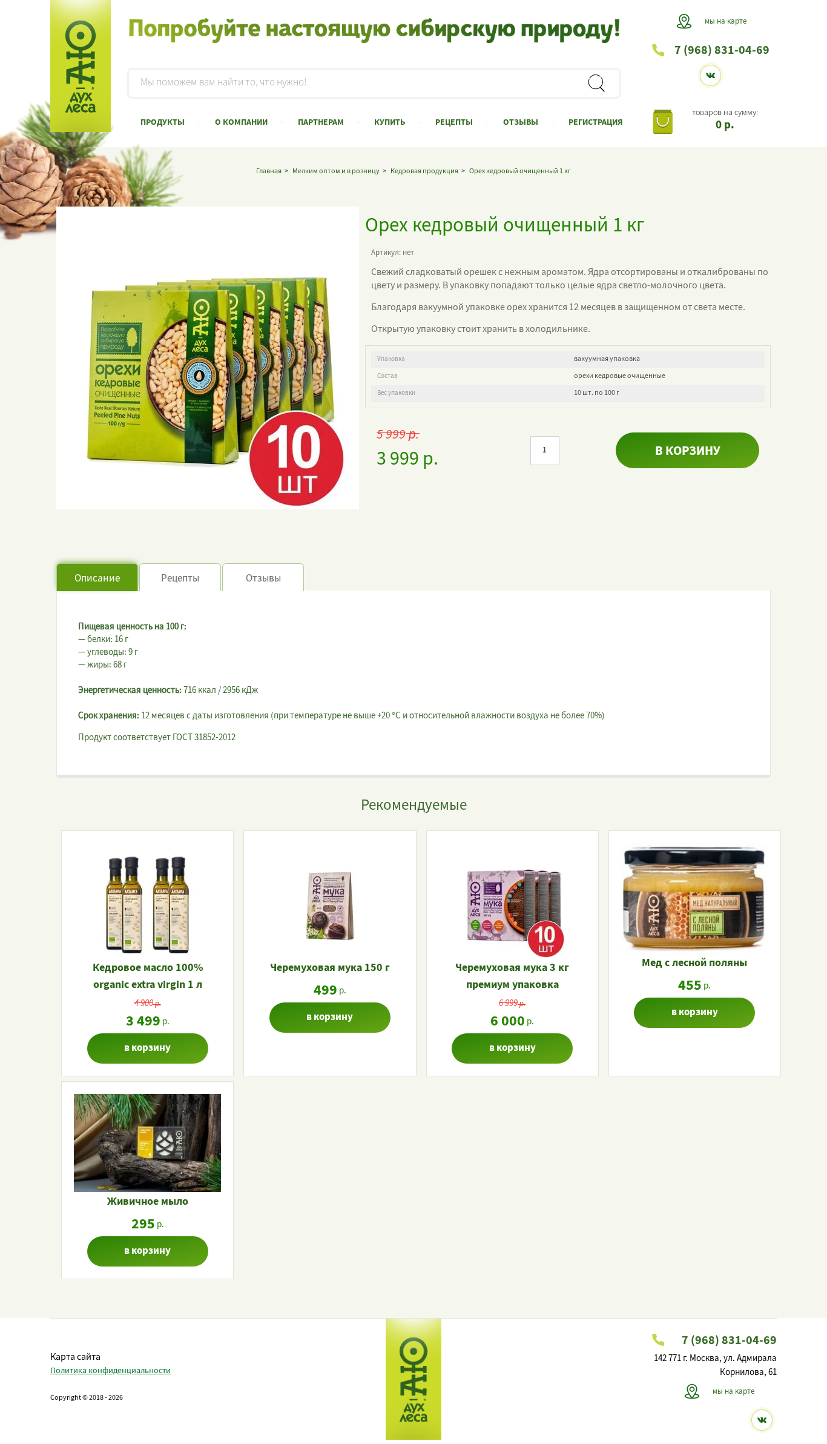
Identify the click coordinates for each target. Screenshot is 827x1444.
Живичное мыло (147, 1202)
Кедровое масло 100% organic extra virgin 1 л (148, 977)
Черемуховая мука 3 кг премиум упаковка (512, 977)
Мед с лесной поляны (694, 963)
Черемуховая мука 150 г (330, 968)
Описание (97, 579)
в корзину (687, 452)
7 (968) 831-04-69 (721, 51)
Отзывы (263, 579)
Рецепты (180, 579)
